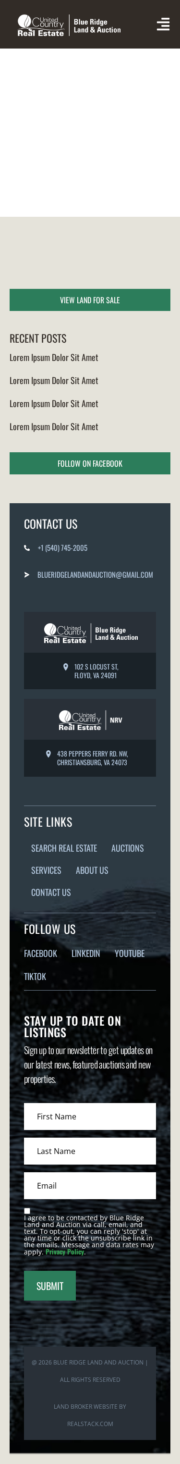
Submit (49, 1285)
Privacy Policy (65, 1251)
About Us (92, 870)
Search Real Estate (64, 848)
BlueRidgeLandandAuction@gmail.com (95, 574)
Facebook (40, 953)
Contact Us (51, 892)
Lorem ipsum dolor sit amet (54, 357)
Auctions (127, 848)
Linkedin (86, 953)
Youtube (129, 953)
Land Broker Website (86, 1406)
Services (46, 870)
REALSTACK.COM (90, 1424)
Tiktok (35, 976)
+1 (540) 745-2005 (62, 547)
